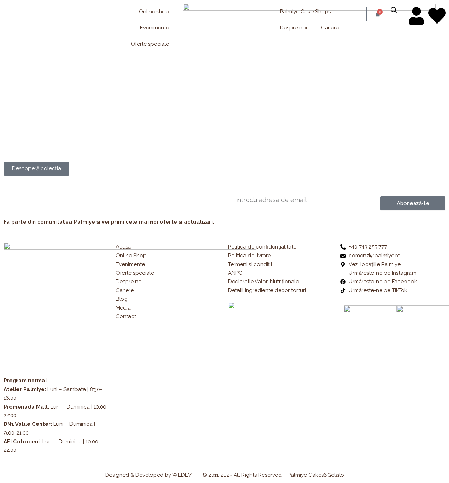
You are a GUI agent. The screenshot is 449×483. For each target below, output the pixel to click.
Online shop (154, 11)
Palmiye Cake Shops (305, 11)
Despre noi (293, 28)
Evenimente (154, 28)
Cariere (330, 28)
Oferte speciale (150, 44)
